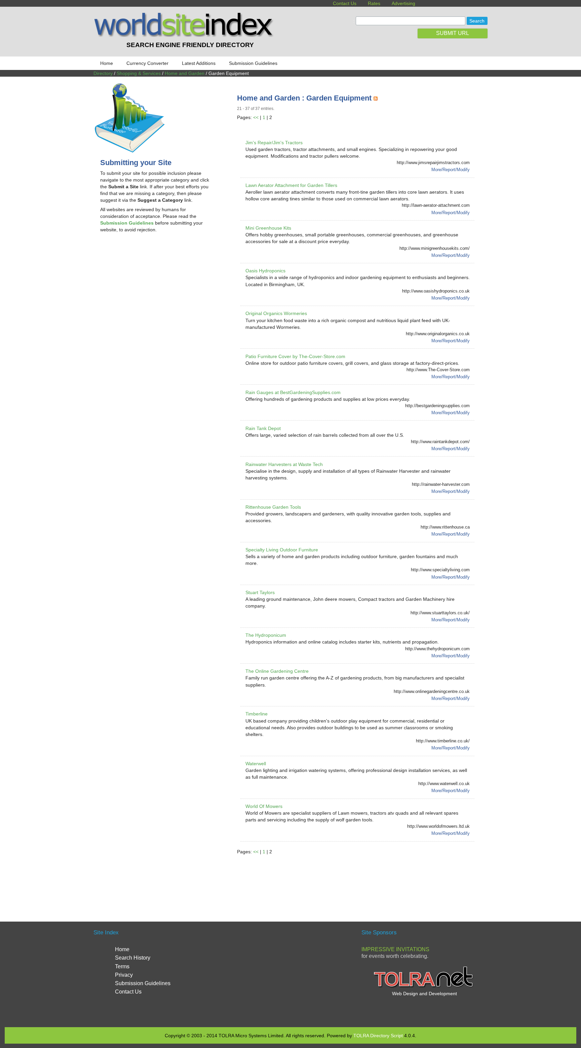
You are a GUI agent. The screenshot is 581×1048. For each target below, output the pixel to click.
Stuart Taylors (260, 592)
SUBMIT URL (452, 33)
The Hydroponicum (265, 635)
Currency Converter (147, 63)
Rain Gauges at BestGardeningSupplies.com (293, 392)
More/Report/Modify (450, 169)
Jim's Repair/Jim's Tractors (274, 142)
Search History (132, 958)
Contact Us (344, 3)
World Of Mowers (263, 806)
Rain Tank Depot (263, 428)
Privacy (124, 975)
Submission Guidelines (253, 63)
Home (106, 63)
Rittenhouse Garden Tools (273, 507)
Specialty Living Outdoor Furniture (281, 549)
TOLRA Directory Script (378, 1035)
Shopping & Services (139, 73)
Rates (374, 3)
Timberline (256, 713)
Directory (103, 73)
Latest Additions (199, 63)
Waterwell (255, 763)
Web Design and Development (424, 993)
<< (256, 117)
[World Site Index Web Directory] (185, 35)
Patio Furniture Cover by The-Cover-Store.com (295, 356)
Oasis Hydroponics (265, 270)
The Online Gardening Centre (277, 671)
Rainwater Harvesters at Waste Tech (284, 464)
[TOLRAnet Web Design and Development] (424, 986)
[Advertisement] (156, 292)
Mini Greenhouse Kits (268, 228)
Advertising (403, 3)
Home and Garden (184, 73)
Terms (122, 966)
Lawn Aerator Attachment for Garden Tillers (291, 185)
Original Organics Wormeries (276, 313)
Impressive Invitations (395, 949)
